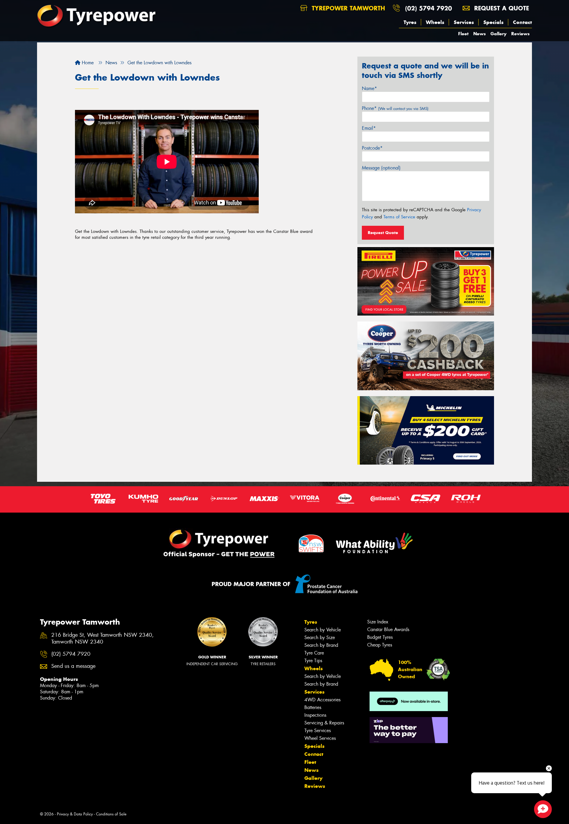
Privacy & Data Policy (75, 814)
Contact (522, 22)
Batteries (312, 707)
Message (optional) (381, 168)
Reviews (520, 33)
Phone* (395, 108)
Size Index (377, 622)
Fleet (463, 33)
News (479, 33)
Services (464, 22)
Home (87, 63)
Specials (493, 22)
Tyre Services (317, 730)
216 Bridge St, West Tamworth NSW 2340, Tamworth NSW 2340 (102, 638)
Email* (369, 128)
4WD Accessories (322, 700)
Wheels (435, 22)
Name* (369, 88)
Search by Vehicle (322, 630)
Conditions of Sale (111, 814)
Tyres (410, 22)
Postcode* (372, 148)
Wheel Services (320, 738)
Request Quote (383, 232)
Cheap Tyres (379, 645)
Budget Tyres (380, 637)
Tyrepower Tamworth (347, 8)
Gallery (498, 33)
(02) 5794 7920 (428, 8)
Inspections (315, 715)
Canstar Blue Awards (388, 629)
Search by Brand (321, 645)
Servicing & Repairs (324, 723)
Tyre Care (314, 653)
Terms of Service (399, 217)
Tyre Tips (313, 660)
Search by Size (319, 637)
